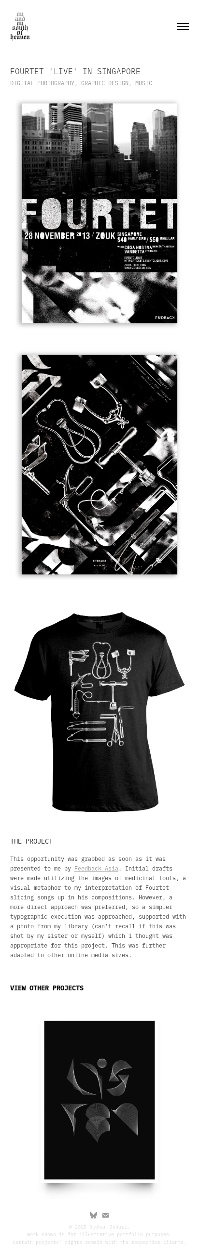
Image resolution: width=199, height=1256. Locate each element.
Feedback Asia (96, 868)
